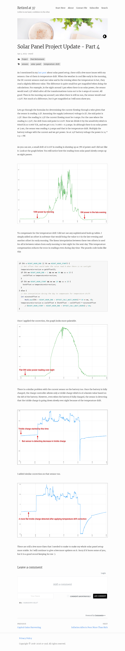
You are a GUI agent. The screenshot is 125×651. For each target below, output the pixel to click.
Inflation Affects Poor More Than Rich (89, 627)
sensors (25, 64)
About (71, 8)
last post (42, 72)
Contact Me (81, 8)
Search (104, 8)
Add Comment (100, 596)
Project (25, 59)
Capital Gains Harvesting (29, 627)
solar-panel (36, 64)
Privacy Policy (25, 638)
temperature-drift (52, 64)
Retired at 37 (26, 8)
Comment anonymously (80, 596)
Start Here (60, 8)
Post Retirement (37, 59)
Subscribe (94, 8)
